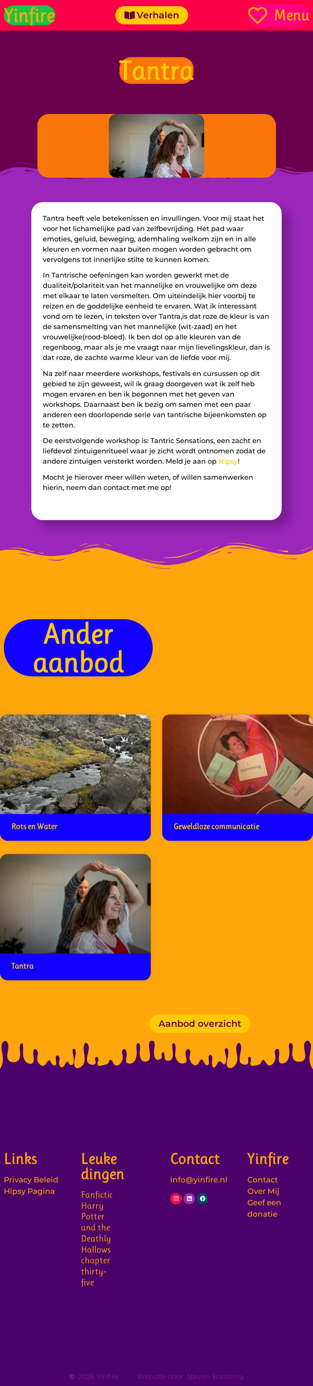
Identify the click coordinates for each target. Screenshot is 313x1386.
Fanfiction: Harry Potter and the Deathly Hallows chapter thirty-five (101, 1238)
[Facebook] (202, 1199)
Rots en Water (34, 826)
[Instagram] (176, 1199)
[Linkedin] (189, 1199)
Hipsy (228, 461)
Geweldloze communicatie (216, 826)
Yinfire (29, 15)
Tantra (22, 965)
